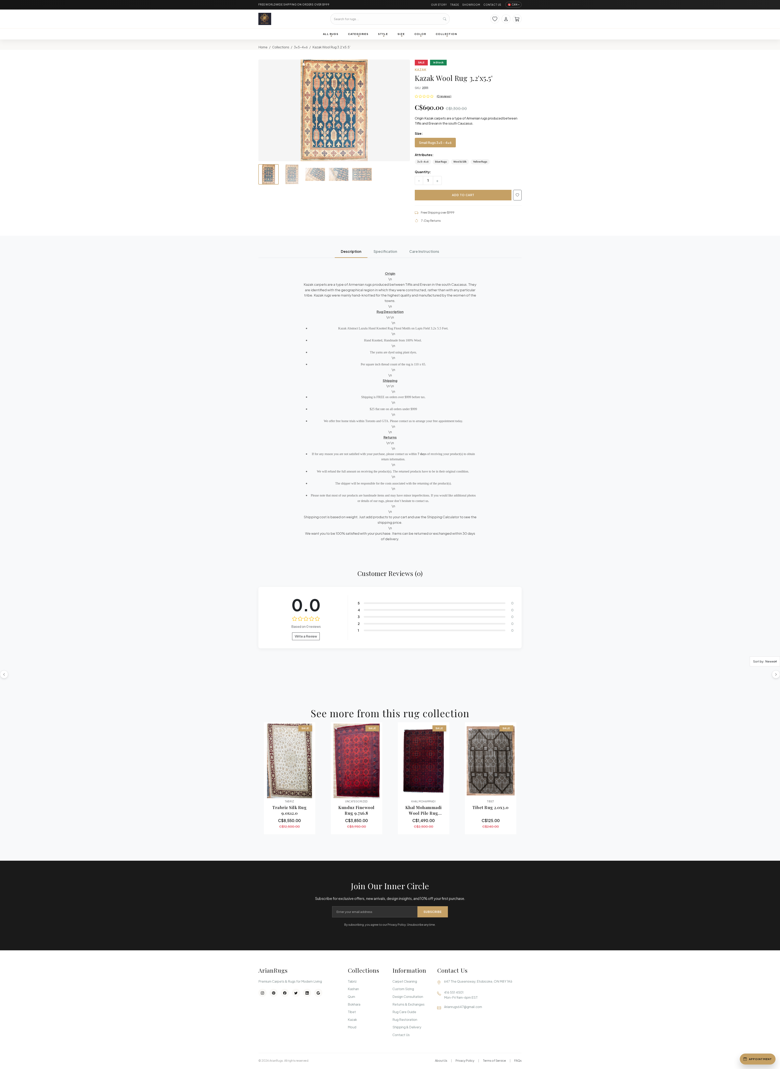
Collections (280, 47)
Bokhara (354, 1004)
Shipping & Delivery (406, 1027)
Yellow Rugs (480, 161)
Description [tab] (351, 251)
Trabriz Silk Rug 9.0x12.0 (289, 810)
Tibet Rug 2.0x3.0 (490, 807)
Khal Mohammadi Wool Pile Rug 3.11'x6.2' (423, 810)
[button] (334, 110)
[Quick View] (278, 792)
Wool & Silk (460, 161)
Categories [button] (358, 34)
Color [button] (420, 34)
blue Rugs (441, 161)
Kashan (353, 989)
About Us (441, 1060)
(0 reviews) (444, 96)
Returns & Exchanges (408, 1004)
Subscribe (433, 912)
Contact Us (492, 4)
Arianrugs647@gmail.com (463, 1007)
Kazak (352, 1019)
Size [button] (401, 34)
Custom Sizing (403, 989)
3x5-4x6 (301, 47)
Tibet (352, 1012)
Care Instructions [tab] (424, 251)
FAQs (518, 1060)
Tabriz (352, 981)
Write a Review (306, 636)
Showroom (471, 4)
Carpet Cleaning (404, 981)
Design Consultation (407, 996)
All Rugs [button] (330, 34)
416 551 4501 (454, 992)
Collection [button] (446, 34)
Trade (454, 4)
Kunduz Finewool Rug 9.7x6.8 (356, 810)
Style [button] (383, 34)
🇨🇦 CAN (513, 4)
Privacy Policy (465, 1060)
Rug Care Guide (404, 1012)
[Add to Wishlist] (517, 195)
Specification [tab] (385, 251)
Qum (351, 996)
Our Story (439, 4)
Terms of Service (494, 1060)
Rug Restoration (404, 1019)
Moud (352, 1027)
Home (263, 47)
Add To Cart (463, 195)
